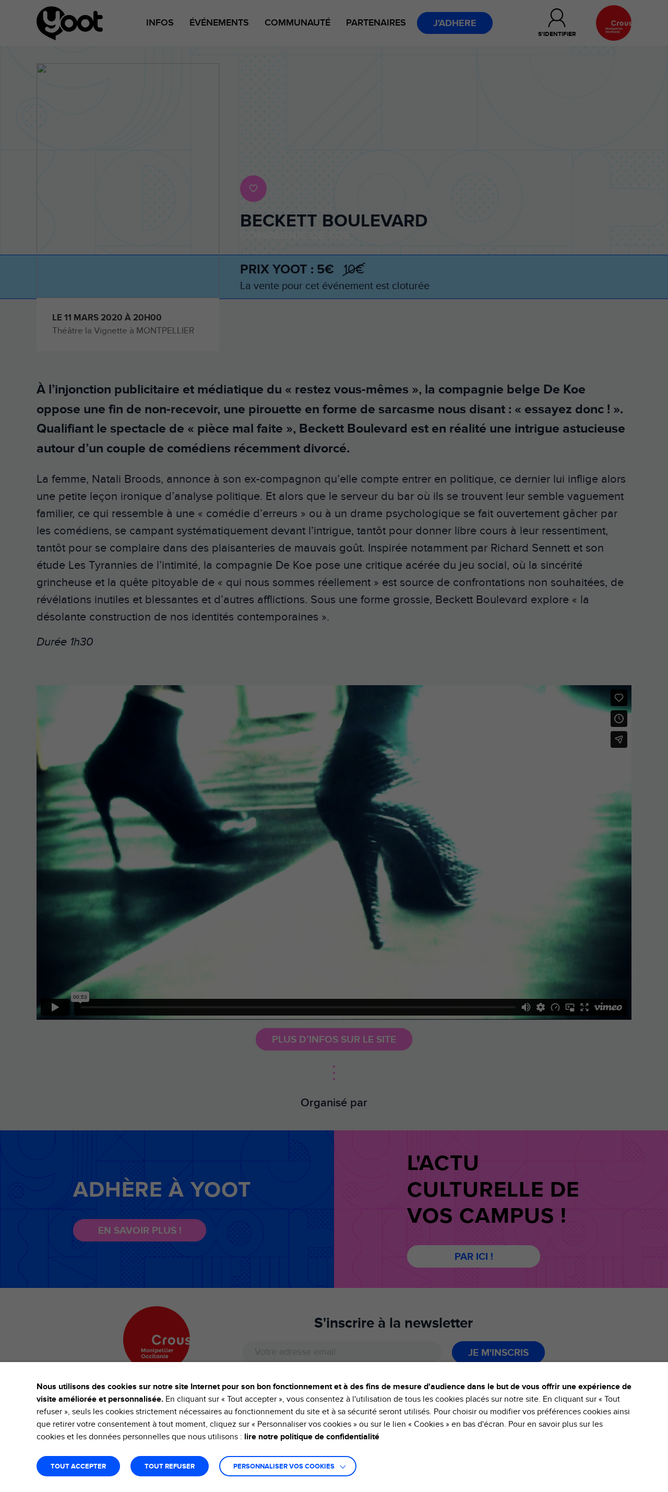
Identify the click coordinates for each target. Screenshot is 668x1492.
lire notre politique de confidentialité (311, 1437)
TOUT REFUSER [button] (170, 1466)
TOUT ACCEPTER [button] (78, 1466)
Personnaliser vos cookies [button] (284, 1466)
